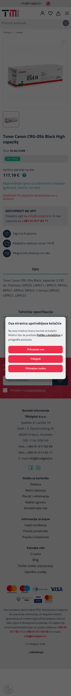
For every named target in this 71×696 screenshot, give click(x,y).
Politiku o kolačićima (48, 335)
